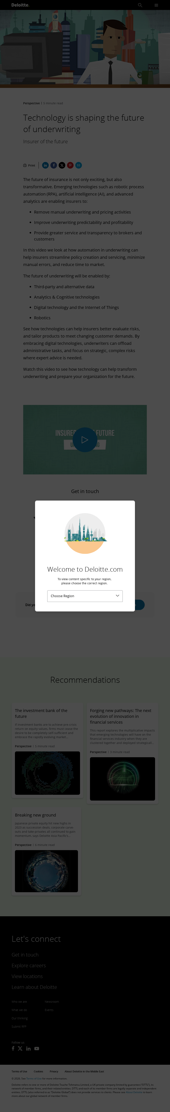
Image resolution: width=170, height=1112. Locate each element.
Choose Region (62, 596)
